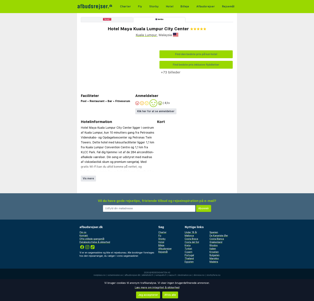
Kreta (188, 245)
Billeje (185, 6)
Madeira (213, 261)
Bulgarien (214, 255)
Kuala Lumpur (146, 35)
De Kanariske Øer (218, 235)
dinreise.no (199, 275)
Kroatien (214, 252)
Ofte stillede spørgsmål (91, 239)
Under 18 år (191, 232)
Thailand (189, 258)
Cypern (188, 252)
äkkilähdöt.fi (147, 275)
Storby (154, 6)
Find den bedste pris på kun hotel (196, 54)
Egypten (189, 261)
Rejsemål (228, 6)
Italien (212, 248)
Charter (125, 6)
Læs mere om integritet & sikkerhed (157, 287)
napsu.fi (172, 275)
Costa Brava (191, 239)
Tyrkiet (188, 248)
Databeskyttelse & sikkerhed (94, 242)
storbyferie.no (213, 275)
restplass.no (100, 275)
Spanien (213, 232)
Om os (82, 232)
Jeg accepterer (148, 294)
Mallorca (189, 235)
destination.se (185, 275)
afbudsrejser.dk (132, 275)
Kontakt (83, 235)
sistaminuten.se (115, 275)
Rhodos (213, 245)
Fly (140, 6)
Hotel (170, 6)
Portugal (189, 255)
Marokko (214, 258)
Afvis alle (170, 294)
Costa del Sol (192, 242)
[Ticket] (107, 19)
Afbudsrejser (205, 6)
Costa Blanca (216, 239)
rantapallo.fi (160, 275)
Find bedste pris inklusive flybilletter (196, 64)
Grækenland (215, 242)
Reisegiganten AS (160, 272)
